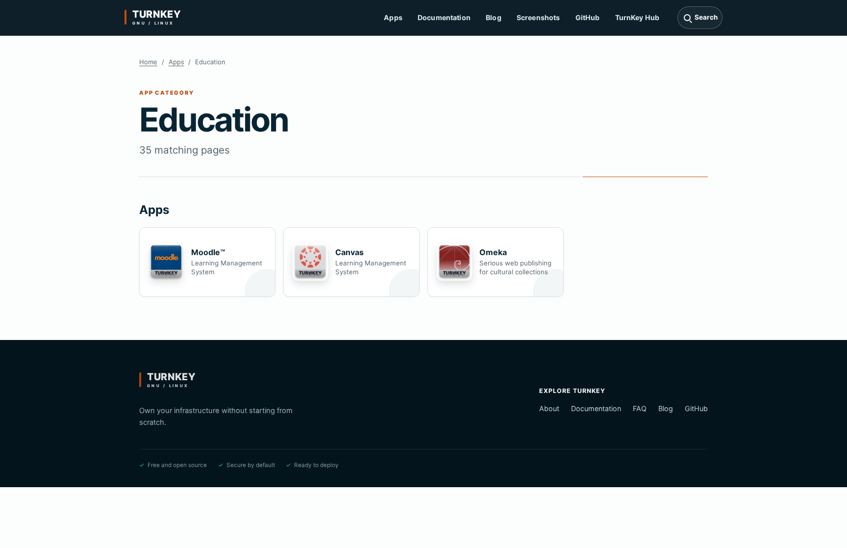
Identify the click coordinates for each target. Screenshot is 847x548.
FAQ (640, 408)
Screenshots (538, 17)
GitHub (587, 17)
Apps (393, 17)
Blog (493, 17)
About (549, 408)
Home (148, 62)
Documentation (444, 17)
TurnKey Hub (637, 17)
